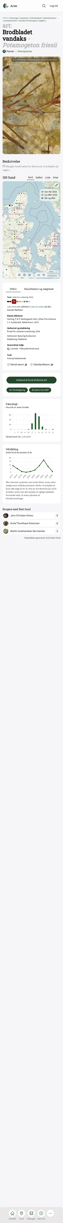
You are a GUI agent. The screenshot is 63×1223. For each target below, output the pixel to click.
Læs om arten (37, 306)
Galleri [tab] (39, 177)
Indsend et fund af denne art (31, 380)
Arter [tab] (55, 177)
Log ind (54, 6)
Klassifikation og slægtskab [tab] (39, 289)
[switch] (19, 275)
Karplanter (25, 18)
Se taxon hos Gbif (40, 390)
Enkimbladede (36, 18)
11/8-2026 (26, 436)
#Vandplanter (24, 51)
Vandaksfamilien (11, 20)
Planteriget (15, 18)
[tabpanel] (31, 331)
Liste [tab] (47, 177)
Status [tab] (13, 289)
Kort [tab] (30, 177)
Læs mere (11, 306)
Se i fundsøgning (17, 390)
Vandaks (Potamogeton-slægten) (33, 20)
